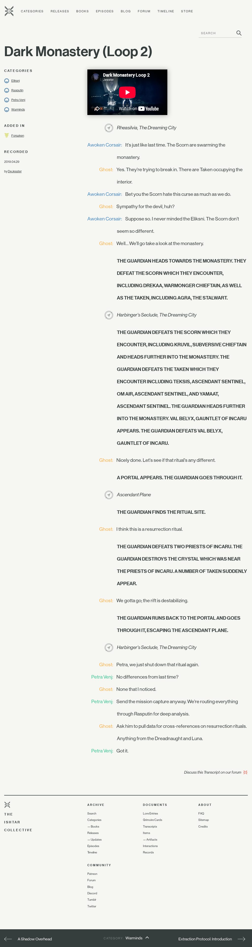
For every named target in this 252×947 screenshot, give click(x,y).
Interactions (150, 846)
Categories (32, 11)
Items (146, 833)
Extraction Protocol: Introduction (205, 939)
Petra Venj (18, 100)
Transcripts (150, 826)
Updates (96, 839)
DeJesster (15, 171)
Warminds (18, 109)
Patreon (92, 874)
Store (187, 11)
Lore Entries (150, 813)
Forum (144, 11)
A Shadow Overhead (35, 939)
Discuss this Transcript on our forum (213, 772)
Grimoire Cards (152, 820)
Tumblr (91, 899)
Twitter (91, 906)
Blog (126, 11)
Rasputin (17, 90)
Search (91, 813)
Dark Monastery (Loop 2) (78, 51)
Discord (92, 893)
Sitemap (203, 820)
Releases (60, 11)
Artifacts (151, 839)
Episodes (105, 11)
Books (82, 11)
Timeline (166, 11)
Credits (203, 826)
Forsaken (17, 135)
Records (148, 852)
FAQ (201, 813)
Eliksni (15, 81)
